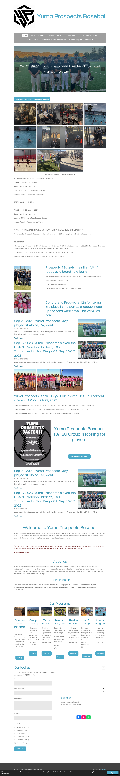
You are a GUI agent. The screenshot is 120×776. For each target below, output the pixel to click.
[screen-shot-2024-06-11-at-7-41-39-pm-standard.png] (48, 114)
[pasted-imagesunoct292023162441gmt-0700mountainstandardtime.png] (71, 380)
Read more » (18, 338)
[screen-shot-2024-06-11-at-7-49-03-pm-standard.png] (71, 160)
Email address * (19, 689)
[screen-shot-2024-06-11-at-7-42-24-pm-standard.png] (48, 160)
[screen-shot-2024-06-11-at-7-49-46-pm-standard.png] (25, 137)
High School (21, 733)
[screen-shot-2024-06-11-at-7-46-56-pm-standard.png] (94, 137)
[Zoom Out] (103, 691)
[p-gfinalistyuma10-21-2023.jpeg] (48, 380)
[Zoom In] (103, 688)
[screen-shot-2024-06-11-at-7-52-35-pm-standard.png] (71, 114)
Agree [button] (113, 773)
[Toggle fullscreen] (103, 667)
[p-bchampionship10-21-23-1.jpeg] (25, 380)
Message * (18, 698)
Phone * (17, 713)
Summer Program (23, 743)
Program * (17, 723)
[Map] (83, 680)
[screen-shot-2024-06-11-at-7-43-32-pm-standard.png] (71, 137)
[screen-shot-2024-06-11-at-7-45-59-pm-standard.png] (25, 160)
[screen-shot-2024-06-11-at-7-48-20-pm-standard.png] (25, 114)
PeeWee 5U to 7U (23, 736)
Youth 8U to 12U (23, 727)
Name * (16, 679)
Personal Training (23, 740)
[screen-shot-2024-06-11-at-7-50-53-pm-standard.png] (94, 114)
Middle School (22, 730)
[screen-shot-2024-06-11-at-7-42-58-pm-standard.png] (48, 137)
